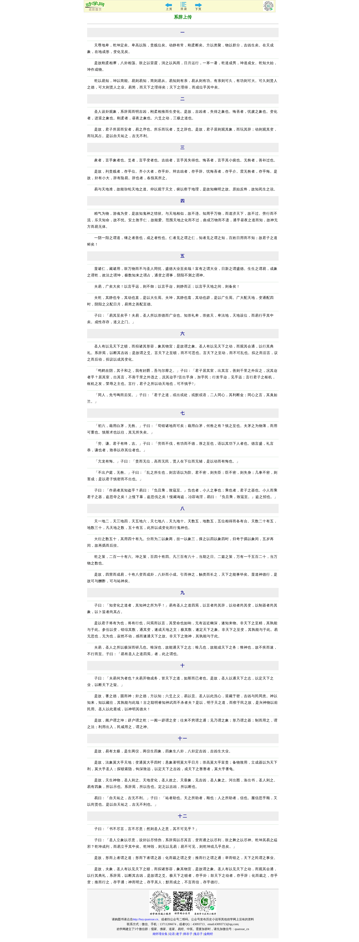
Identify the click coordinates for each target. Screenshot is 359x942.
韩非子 (187, 933)
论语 (172, 933)
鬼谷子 (198, 933)
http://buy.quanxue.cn (145, 919)
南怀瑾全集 (160, 933)
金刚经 (208, 933)
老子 (179, 933)
